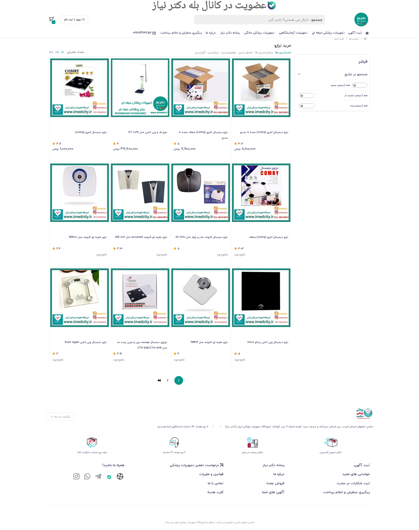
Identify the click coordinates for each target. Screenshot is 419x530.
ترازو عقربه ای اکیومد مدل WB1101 (88, 237)
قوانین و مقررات (211, 474)
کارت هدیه (215, 492)
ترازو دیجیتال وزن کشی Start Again (86, 342)
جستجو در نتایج (356, 74)
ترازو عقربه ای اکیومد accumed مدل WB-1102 (141, 237)
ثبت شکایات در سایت (353, 483)
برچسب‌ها (354, 39)
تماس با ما (215, 483)
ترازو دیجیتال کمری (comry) (91, 132)
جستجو (317, 20)
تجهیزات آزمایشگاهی (293, 32)
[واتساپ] (87, 477)
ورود (78, 20)
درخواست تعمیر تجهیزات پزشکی (195, 465)
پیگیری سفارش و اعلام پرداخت (181, 32)
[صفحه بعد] (159, 380)
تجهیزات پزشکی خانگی (259, 32)
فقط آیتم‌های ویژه (358, 105)
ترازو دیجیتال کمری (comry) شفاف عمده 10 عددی (203, 135)
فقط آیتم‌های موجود (340, 85)
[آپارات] (120, 477)
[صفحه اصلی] (365, 39)
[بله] (109, 477)
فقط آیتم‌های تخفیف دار (356, 95)
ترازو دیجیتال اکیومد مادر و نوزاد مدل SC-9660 (201, 237)
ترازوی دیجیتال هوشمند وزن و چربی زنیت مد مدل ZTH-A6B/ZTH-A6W (142, 345)
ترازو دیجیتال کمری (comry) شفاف (268, 237)
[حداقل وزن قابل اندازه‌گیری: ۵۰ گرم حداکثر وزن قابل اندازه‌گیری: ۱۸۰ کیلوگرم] (261, 297)
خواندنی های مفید (356, 474)
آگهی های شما (273, 492)
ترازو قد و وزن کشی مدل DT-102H (148, 132)
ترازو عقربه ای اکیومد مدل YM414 (209, 342)
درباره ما (211, 32)
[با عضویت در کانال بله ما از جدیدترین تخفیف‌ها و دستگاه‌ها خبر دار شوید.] (209, 5)
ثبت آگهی (355, 32)
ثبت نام (68, 20)
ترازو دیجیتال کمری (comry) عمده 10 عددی (264, 132)
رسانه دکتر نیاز (230, 32)
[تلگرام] (98, 477)
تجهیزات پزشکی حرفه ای (328, 32)
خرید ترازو (339, 39)
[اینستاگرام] (76, 477)
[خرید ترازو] (265, 414)
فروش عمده (275, 483)
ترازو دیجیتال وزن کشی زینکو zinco (267, 342)
